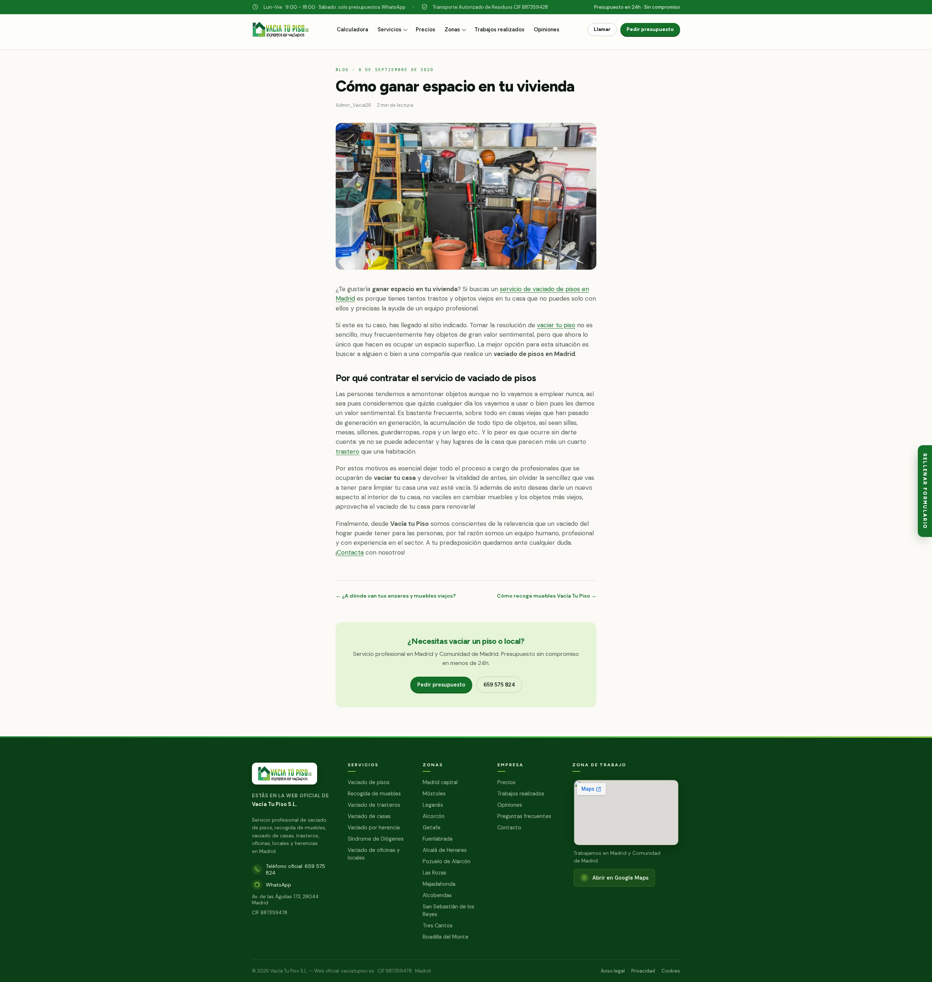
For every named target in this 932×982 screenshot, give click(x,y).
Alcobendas (437, 895)
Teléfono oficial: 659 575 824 (295, 869)
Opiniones (546, 29)
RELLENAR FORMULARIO (925, 491)
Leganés (433, 805)
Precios (425, 29)
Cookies (671, 971)
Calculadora (352, 29)
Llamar (602, 29)
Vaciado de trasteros (374, 805)
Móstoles (434, 793)
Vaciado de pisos (369, 782)
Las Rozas (434, 872)
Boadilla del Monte (446, 937)
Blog (342, 69)
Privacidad (643, 971)
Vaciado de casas (369, 816)
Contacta (350, 552)
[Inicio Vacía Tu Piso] (280, 33)
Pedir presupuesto (650, 29)
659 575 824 (499, 684)
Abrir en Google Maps (620, 878)
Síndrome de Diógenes (376, 839)
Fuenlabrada (438, 839)
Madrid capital (440, 782)
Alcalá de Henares (445, 850)
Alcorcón (434, 816)
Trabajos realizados (499, 29)
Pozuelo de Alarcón (446, 861)
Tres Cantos (438, 925)
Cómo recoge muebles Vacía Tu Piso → (546, 595)
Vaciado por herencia (374, 827)
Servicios (389, 29)
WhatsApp (278, 884)
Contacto (509, 827)
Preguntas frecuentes (524, 816)
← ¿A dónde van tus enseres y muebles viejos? (396, 595)
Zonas (452, 29)
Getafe (432, 827)
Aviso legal (613, 971)
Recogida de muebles (374, 793)
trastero (347, 451)
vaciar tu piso (556, 325)
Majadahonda (439, 884)
